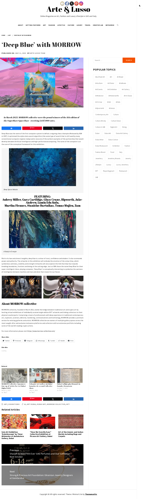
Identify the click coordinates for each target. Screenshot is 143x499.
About (20, 25)
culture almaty (100, 121)
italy (120, 152)
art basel (120, 77)
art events (98, 89)
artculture (98, 83)
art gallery (125, 89)
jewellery (99, 158)
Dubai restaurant (101, 146)
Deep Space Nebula (11, 189)
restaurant (123, 171)
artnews (112, 108)
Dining (124, 127)
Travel (87, 25)
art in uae (98, 102)
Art (44, 25)
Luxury (79, 25)
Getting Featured (33, 25)
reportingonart (108, 171)
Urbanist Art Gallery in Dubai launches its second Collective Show (40, 386)
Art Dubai (31, 404)
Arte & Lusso (68, 9)
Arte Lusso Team (37, 53)
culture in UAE (100, 127)
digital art (113, 127)
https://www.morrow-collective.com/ (41, 331)
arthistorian (99, 96)
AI (25, 404)
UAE (96, 177)
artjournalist (99, 108)
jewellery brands (114, 158)
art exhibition (112, 89)
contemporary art (101, 114)
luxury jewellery (122, 165)
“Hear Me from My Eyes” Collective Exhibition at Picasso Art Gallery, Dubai (41, 434)
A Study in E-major (10, 251)
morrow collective (56, 404)
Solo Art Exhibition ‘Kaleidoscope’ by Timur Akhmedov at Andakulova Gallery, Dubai (13, 435)
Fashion (51, 25)
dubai (97, 133)
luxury (108, 165)
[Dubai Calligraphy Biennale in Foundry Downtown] (70, 375)
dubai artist (99, 140)
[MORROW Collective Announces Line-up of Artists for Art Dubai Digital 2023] (14, 375)
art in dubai (128, 96)
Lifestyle (61, 25)
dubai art (41, 404)
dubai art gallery (122, 133)
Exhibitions (14, 404)
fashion (127, 146)
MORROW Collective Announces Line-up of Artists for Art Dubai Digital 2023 (14, 386)
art (111, 77)
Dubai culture (113, 140)
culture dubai (116, 121)
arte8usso (122, 83)
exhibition (116, 146)
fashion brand (100, 152)
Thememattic (91, 494)
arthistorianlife (114, 96)
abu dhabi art (100, 77)
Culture (71, 25)
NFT (68, 404)
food (112, 152)
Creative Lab (98, 25)
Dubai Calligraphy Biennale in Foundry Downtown (68, 385)
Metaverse (110, 25)
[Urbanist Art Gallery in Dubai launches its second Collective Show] (42, 375)
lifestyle (98, 165)
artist (109, 102)
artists (118, 102)
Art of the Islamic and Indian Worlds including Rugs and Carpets (70, 434)
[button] (140, 6)
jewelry (128, 158)
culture (116, 114)
